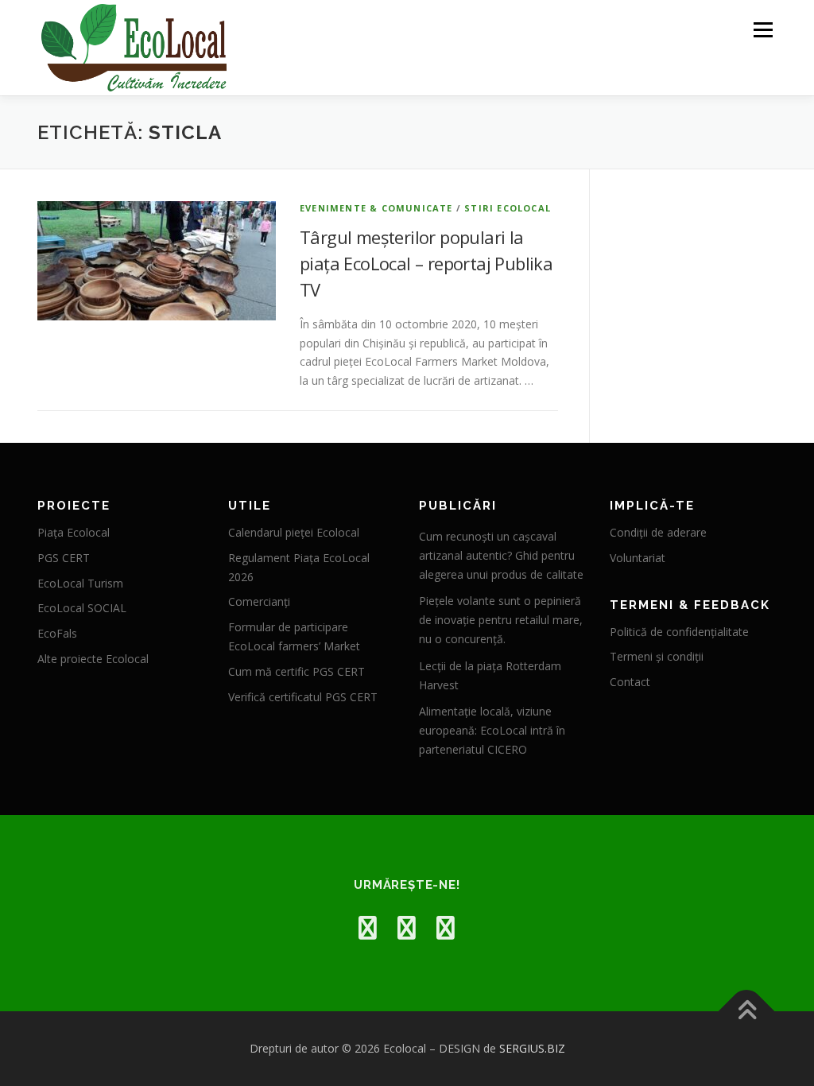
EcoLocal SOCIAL (81, 607)
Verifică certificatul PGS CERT (303, 696)
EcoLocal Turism (80, 583)
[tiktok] (445, 927)
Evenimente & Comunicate (376, 208)
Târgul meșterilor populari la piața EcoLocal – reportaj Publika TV (426, 263)
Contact (630, 681)
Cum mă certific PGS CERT (296, 671)
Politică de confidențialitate (679, 631)
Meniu (763, 29)
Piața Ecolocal (73, 532)
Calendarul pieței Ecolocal (293, 532)
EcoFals (57, 633)
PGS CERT (63, 557)
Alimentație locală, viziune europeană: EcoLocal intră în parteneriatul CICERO (492, 730)
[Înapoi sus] (747, 1011)
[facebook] (368, 927)
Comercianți (259, 601)
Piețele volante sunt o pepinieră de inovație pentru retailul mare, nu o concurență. (501, 619)
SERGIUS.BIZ (532, 1048)
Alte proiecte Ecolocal (93, 658)
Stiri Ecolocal (507, 208)
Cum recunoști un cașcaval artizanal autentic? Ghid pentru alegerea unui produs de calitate (501, 555)
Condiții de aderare (658, 532)
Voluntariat (637, 557)
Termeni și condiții (657, 656)
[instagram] (406, 927)
